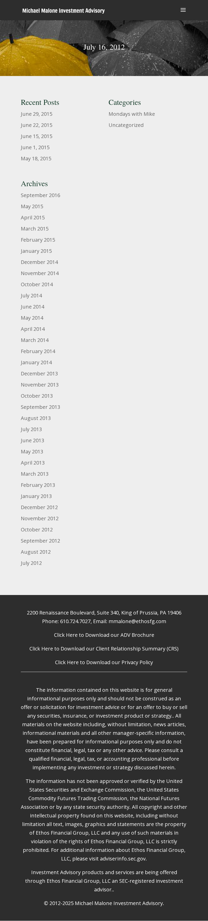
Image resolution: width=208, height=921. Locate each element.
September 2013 (40, 407)
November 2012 (40, 518)
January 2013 (36, 496)
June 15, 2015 (36, 136)
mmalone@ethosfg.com (137, 621)
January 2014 (36, 362)
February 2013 (38, 485)
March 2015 (34, 228)
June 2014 (32, 306)
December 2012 (39, 507)
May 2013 (32, 451)
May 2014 (32, 317)
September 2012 (40, 540)
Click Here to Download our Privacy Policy (104, 662)
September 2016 (40, 195)
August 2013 (36, 418)
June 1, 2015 (35, 147)
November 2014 (40, 273)
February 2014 (38, 351)
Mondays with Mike (132, 113)
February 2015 (38, 239)
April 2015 (33, 217)
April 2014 (33, 328)
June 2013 (32, 440)
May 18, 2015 (36, 158)
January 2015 (36, 250)
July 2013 (31, 429)
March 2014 (34, 340)
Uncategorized (126, 125)
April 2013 (33, 462)
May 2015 (32, 206)
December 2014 (39, 262)
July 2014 (31, 295)
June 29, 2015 (36, 113)
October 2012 (37, 529)
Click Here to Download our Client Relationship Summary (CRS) (104, 648)
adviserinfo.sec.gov (123, 858)
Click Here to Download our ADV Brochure (104, 634)
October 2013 (37, 395)
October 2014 (37, 284)
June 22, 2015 (36, 125)
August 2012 (36, 551)
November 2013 (40, 384)
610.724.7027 (75, 621)
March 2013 (34, 473)
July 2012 (31, 563)
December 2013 (39, 373)
